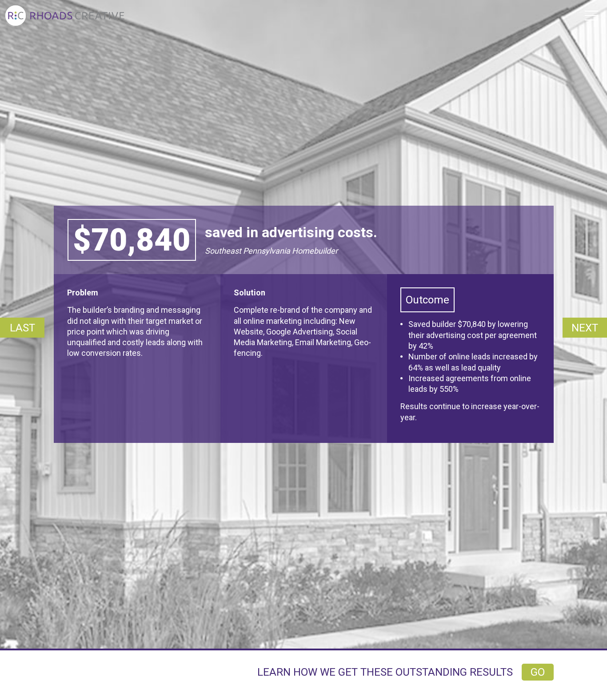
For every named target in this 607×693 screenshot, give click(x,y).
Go (538, 672)
